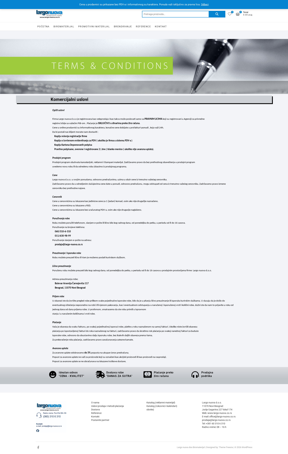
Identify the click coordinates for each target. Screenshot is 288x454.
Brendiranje (123, 26)
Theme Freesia (226, 447)
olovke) (150, 409)
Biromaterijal (64, 26)
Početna (43, 26)
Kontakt (161, 26)
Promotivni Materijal (94, 26)
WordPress (247, 447)
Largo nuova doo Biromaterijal (191, 447)
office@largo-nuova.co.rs (222, 416)
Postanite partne (99, 420)
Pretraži (217, 14)
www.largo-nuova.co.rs (220, 413)
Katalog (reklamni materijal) (160, 402)
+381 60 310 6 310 (215, 423)
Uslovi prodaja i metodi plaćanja (107, 406)
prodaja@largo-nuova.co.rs (216, 420)
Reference (143, 26)
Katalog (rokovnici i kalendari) (161, 406)
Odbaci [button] (205, 4)
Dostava (95, 409)
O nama (95, 402)
